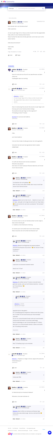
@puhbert (14, 116)
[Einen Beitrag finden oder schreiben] (43, 8)
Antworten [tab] (11, 66)
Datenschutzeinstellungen (23, 430)
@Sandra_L (16, 96)
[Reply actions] (43, 180)
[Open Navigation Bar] (2, 1)
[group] (34, 51)
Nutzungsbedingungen (31, 428)
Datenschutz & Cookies (12, 430)
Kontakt (30, 430)
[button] (14, 190)
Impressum (36, 430)
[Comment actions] (44, 72)
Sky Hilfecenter (15, 428)
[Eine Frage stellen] (49, 432)
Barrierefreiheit (22, 428)
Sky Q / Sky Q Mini (12, 18)
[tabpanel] (26, 245)
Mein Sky (9, 428)
